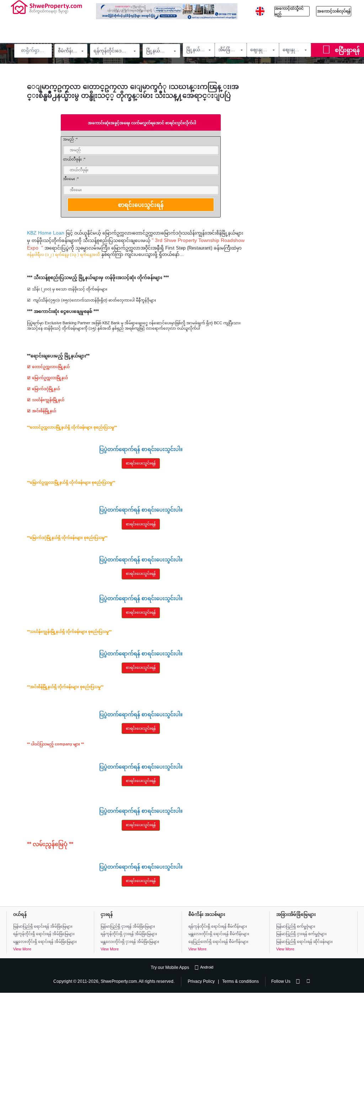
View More (22, 949)
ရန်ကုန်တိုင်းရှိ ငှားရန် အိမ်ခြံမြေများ (129, 934)
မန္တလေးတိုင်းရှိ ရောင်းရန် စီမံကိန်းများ (218, 934)
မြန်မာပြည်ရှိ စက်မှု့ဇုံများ (295, 926)
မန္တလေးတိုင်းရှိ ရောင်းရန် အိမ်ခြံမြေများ (45, 941)
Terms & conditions (240, 981)
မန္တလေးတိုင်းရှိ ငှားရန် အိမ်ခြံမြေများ (130, 941)
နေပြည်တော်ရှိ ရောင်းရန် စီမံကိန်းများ (218, 941)
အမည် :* (70, 139)
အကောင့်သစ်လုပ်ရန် (333, 11)
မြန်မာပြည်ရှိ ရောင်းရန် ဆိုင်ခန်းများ (304, 941)
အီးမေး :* (71, 179)
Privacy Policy (201, 981)
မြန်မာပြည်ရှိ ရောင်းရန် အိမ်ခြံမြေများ (43, 926)
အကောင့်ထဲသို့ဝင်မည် (289, 11)
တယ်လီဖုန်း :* (74, 159)
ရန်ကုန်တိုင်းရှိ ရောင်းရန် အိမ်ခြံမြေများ (44, 934)
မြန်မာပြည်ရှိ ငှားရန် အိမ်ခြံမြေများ (128, 926)
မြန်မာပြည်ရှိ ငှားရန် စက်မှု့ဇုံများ (301, 934)
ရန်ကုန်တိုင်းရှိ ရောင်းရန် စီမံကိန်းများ (217, 926)
